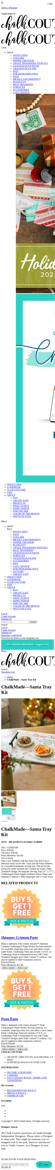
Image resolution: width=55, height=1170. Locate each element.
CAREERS (12, 1075)
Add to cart (22, 968)
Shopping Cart (11, 635)
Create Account (8, 616)
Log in (4, 613)
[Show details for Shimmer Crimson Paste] (1, 931)
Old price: (5, 853)
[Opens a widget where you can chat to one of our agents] (44, 1165)
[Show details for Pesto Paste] (1, 1012)
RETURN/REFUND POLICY (21, 1090)
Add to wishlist (8, 968)
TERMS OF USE (15, 1095)
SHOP (10, 52)
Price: (3, 850)
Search (33, 622)
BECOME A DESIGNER (19, 1072)
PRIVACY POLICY (16, 1093)
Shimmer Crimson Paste (19, 937)
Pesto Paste (9, 1019)
